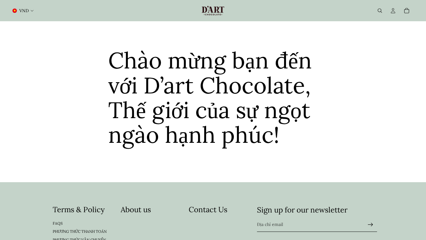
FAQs (58, 223)
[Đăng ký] (370, 224)
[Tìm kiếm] (380, 11)
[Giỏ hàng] (407, 11)
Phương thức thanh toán (80, 231)
